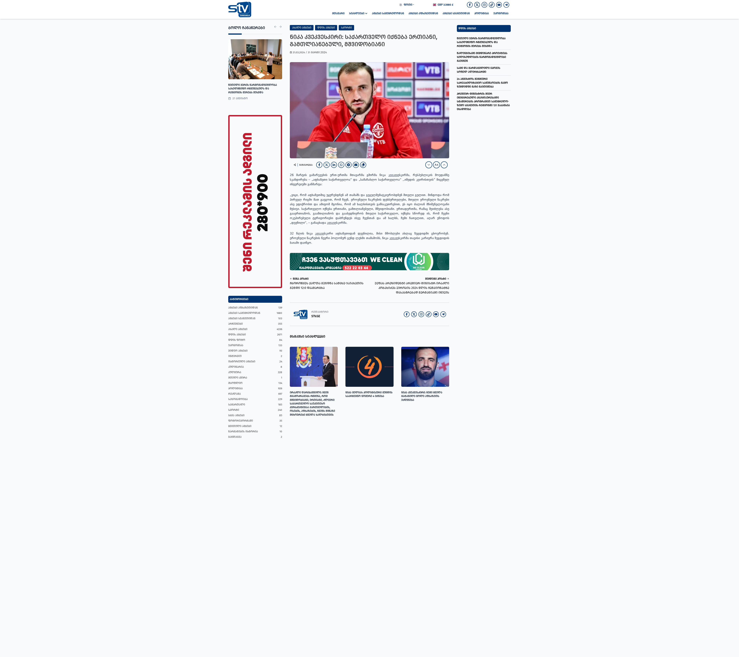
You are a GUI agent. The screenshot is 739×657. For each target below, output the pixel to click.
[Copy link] (363, 164)
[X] (326, 164)
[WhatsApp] (341, 164)
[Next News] (280, 26)
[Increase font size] (444, 164)
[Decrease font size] (428, 164)
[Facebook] (319, 164)
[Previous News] (275, 26)
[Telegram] (348, 164)
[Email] (355, 164)
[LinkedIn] (333, 164)
